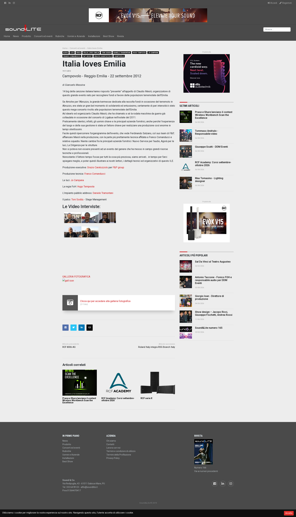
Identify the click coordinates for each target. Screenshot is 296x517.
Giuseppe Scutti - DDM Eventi (211, 146)
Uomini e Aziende (76, 36)
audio (65, 53)
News (16, 36)
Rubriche (60, 36)
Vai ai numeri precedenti (206, 471)
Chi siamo (111, 441)
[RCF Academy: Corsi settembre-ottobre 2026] (118, 382)
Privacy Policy (113, 458)
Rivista (120, 36)
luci (72, 53)
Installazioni (94, 36)
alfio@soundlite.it (89, 487)
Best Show (108, 36)
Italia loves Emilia (91, 53)
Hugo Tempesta (139, 53)
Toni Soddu (106, 53)
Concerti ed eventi (43, 36)
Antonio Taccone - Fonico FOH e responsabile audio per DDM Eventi (213, 280)
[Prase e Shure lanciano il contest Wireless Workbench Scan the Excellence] (79, 382)
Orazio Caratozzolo (103, 56)
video (78, 53)
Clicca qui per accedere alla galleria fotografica (105, 301)
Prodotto (26, 36)
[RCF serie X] (158, 382)
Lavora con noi (113, 448)
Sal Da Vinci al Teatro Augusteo (213, 261)
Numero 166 (200, 467)
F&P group (87, 56)
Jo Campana (77, 180)
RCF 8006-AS (69, 347)
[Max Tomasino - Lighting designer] (186, 183)
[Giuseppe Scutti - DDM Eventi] (186, 151)
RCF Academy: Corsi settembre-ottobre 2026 (117, 399)
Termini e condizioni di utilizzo (121, 451)
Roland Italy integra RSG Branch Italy (156, 347)
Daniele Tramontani (121, 53)
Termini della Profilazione (118, 454)
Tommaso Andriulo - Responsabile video (206, 132)
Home (7, 36)
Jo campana (153, 53)
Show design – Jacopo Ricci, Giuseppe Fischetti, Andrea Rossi (213, 313)
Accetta (288, 513)
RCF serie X (146, 398)
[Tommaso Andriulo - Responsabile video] (186, 135)
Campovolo (119, 56)
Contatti (110, 444)
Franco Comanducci (71, 56)
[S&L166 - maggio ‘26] (214, 451)
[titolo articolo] (186, 266)
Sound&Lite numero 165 (208, 327)
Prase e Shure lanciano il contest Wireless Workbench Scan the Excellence (79, 400)
